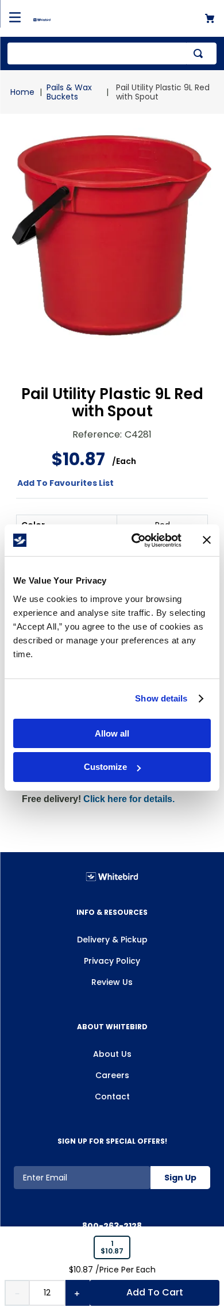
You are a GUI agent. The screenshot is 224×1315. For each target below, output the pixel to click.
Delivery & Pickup (112, 939)
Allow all (112, 733)
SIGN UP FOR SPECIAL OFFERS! (112, 1141)
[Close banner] (207, 540)
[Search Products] (200, 53)
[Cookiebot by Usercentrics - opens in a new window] (135, 540)
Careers (112, 1075)
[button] (112, 1248)
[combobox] (112, 53)
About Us (112, 1054)
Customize (105, 767)
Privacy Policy (112, 961)
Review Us (112, 982)
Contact (112, 1096)
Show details (161, 698)
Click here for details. (129, 799)
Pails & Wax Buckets (69, 92)
